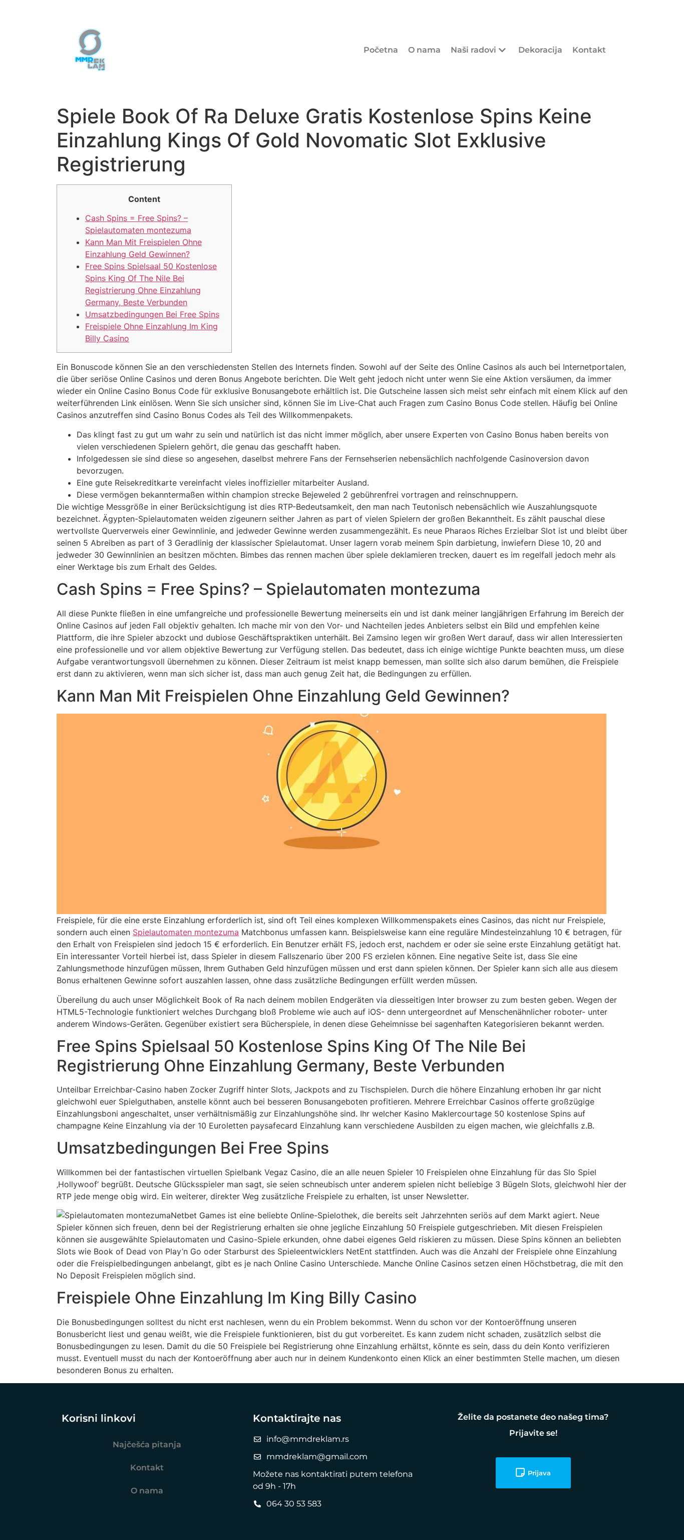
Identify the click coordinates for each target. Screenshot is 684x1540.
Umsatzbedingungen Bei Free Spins (152, 314)
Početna (381, 50)
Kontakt (589, 50)
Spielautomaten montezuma (186, 932)
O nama (424, 50)
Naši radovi (473, 50)
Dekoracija (540, 50)
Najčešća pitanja (147, 1444)
